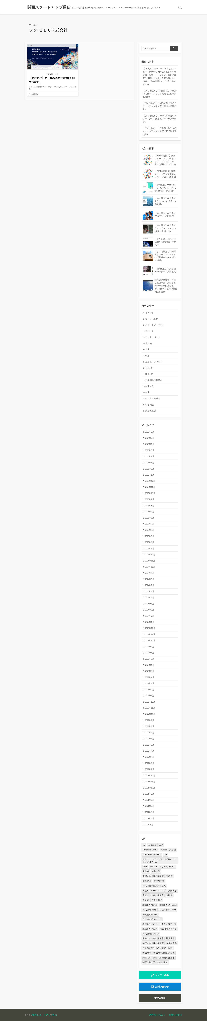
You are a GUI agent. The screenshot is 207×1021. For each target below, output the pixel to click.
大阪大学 (172, 890)
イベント (149, 312)
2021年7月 (149, 806)
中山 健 (146, 871)
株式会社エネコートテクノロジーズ (159, 924)
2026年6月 (149, 444)
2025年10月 (150, 493)
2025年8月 (149, 505)
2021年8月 (149, 800)
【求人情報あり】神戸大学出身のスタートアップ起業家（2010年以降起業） (159, 118)
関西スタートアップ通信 (44, 1015)
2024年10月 (150, 567)
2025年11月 (150, 487)
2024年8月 (149, 579)
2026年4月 (149, 456)
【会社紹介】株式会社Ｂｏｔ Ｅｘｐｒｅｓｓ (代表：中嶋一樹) (165, 228)
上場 (147, 349)
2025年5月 (149, 524)
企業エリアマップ (153, 361)
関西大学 (147, 957)
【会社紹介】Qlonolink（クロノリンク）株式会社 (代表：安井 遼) (165, 187)
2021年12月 (150, 775)
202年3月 (149, 824)
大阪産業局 (156, 900)
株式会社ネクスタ (168, 928)
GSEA (160, 845)
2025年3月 (149, 536)
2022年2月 (149, 763)
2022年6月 (149, 738)
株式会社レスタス (151, 933)
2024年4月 (149, 603)
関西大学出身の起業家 (164, 957)
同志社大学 (159, 881)
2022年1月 (149, 769)
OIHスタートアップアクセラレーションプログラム (159, 860)
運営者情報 (159, 997)
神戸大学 (170, 938)
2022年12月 (150, 701)
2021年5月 (149, 818)
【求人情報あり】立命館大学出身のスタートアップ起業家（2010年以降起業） (159, 131)
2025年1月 (149, 548)
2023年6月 (149, 665)
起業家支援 (150, 410)
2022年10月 (150, 714)
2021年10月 (150, 787)
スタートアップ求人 (154, 324)
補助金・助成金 (152, 398)
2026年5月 (149, 450)
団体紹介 (149, 374)
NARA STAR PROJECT (152, 854)
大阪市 (169, 895)
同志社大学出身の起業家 (154, 885)
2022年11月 (150, 708)
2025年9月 (149, 499)
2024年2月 (149, 616)
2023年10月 (150, 640)
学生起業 (149, 386)
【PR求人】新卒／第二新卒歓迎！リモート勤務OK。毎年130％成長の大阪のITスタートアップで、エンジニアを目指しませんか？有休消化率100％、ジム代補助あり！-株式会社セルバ (160, 76)
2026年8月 (149, 432)
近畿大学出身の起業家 (164, 952)
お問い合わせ (162, 986)
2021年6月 (149, 812)
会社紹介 (35, 94)
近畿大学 (147, 952)
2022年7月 (149, 732)
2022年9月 (149, 720)
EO (144, 845)
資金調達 (149, 404)
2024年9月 (149, 573)
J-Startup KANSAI (150, 849)
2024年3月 (149, 609)
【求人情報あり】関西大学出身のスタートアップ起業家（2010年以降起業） (159, 106)
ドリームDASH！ (167, 866)
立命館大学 (171, 943)
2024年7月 (149, 585)
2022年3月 (149, 757)
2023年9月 (149, 646)
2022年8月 (149, 726)
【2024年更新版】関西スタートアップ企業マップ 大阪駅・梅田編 (165, 174)
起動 (170, 948)
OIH (165, 854)
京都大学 (156, 871)
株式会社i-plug (149, 909)
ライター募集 (162, 975)
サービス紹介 (151, 318)
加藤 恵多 (147, 881)
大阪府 (146, 900)
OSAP (145, 866)
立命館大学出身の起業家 (154, 948)
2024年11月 (150, 560)
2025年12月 (150, 481)
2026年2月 (149, 468)
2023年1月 (149, 695)
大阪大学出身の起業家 (153, 895)
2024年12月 (150, 554)
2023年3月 (149, 683)
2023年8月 (149, 652)
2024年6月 (149, 591)
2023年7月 (149, 659)
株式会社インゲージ (152, 919)
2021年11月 (150, 781)
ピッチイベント (152, 337)
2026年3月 (149, 462)
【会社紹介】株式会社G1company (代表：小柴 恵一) (165, 241)
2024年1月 (149, 622)
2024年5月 (149, 597)
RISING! (153, 866)
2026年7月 (149, 438)
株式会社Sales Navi (167, 909)
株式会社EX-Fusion (168, 905)
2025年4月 (149, 530)
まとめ (148, 343)
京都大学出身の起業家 (153, 876)
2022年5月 (149, 744)
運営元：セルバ (157, 1015)
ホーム (32, 24)
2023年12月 (150, 628)
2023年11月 (150, 634)
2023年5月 (149, 671)
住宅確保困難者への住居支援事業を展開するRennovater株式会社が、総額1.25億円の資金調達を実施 (166, 285)
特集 (147, 392)
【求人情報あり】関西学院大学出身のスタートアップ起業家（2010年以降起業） (159, 93)
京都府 (169, 876)
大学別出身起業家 (153, 380)
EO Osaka (152, 845)
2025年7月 (149, 511)
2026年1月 (149, 474)
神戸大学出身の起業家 (153, 943)
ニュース (149, 331)
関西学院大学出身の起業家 (155, 962)
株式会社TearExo (150, 914)
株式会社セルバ (150, 928)
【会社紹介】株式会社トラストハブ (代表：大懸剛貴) (166, 201)
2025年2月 (149, 542)
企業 (147, 355)
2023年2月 (149, 689)
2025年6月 (149, 517)
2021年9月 (149, 793)
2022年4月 (149, 750)
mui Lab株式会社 (168, 849)
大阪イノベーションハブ (154, 890)
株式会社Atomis (150, 905)
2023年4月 (149, 677)
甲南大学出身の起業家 (153, 938)
